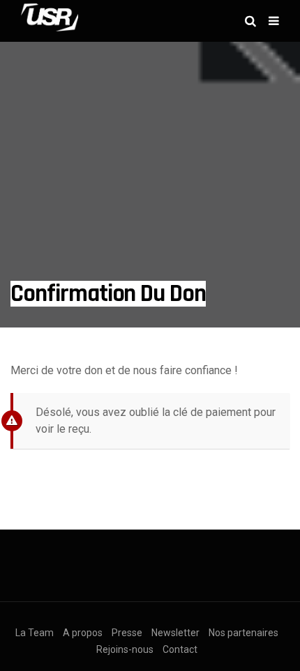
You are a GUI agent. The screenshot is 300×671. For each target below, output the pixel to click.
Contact (180, 649)
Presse (127, 632)
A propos (83, 632)
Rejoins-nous (124, 649)
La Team (34, 632)
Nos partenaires (243, 632)
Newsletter (175, 632)
